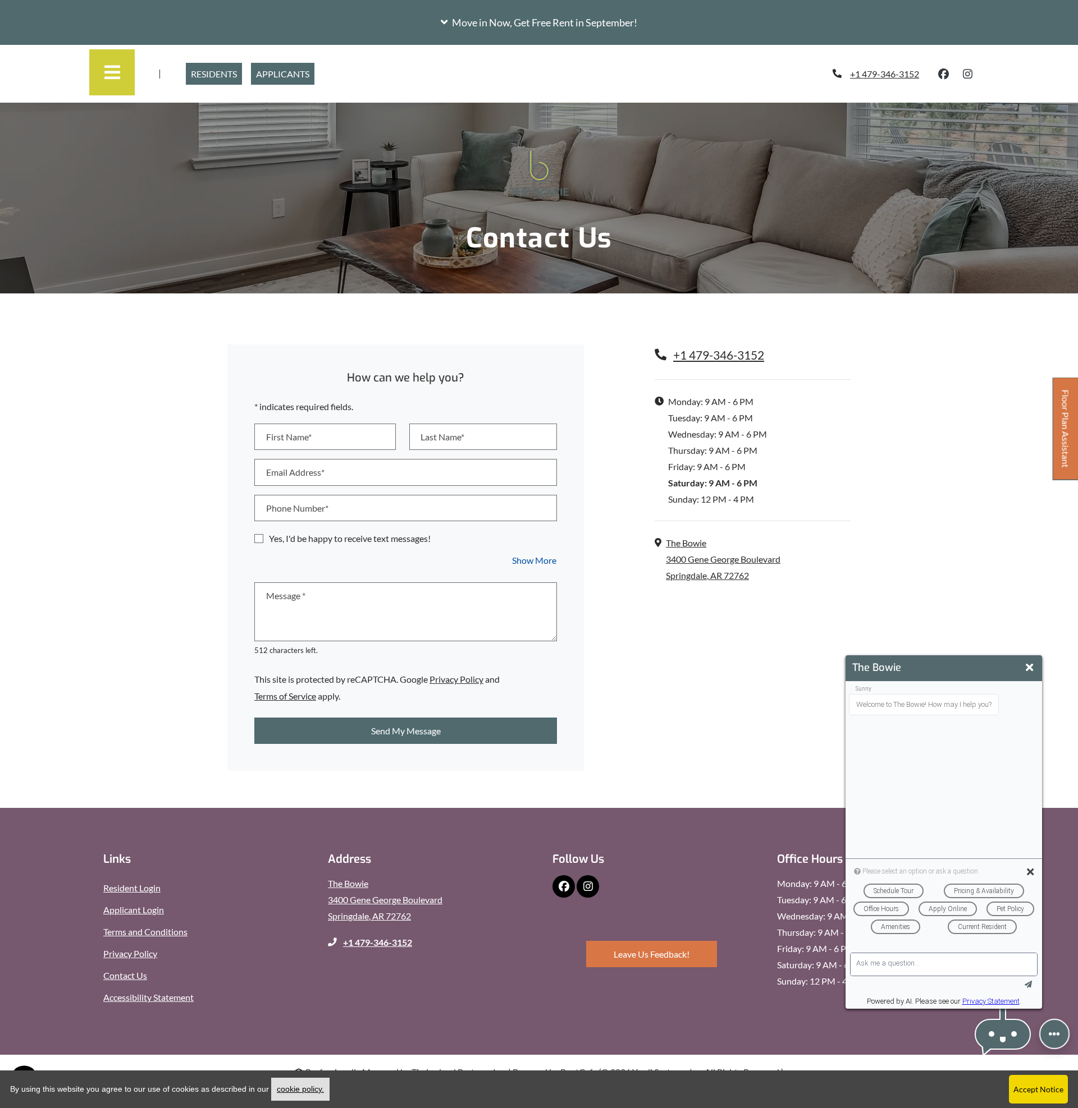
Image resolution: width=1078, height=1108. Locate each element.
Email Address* (295, 472)
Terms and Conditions (145, 931)
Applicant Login (133, 909)
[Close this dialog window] (1029, 668)
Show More (534, 560)
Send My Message (406, 730)
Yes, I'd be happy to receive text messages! (350, 538)
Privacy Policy (456, 678)
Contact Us (125, 975)
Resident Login (132, 887)
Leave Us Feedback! (665, 953)
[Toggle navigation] (112, 72)
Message (285, 595)
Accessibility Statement (148, 997)
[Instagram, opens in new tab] (968, 74)
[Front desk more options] (1054, 1034)
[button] (539, 22)
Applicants (282, 73)
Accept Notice (1038, 1089)
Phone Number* (297, 508)
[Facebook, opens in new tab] (944, 74)
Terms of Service (285, 695)
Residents (216, 73)
